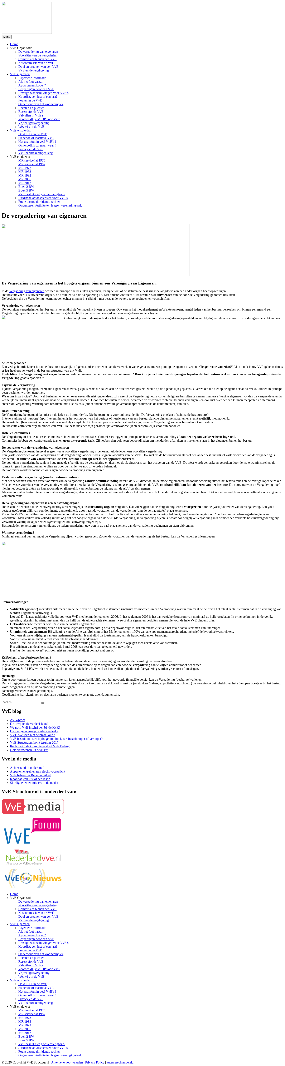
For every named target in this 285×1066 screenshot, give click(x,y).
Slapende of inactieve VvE (36, 138)
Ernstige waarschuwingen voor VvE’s (43, 93)
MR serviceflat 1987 (31, 164)
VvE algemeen (20, 74)
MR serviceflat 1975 (31, 160)
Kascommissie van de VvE (36, 63)
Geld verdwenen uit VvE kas (29, 750)
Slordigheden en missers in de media (34, 782)
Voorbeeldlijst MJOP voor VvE (39, 119)
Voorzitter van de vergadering (37, 55)
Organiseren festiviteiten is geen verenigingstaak (50, 205)
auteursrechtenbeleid (120, 1062)
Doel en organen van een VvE (38, 66)
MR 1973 (24, 168)
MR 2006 (24, 179)
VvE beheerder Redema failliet (30, 775)
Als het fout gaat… (30, 81)
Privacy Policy (94, 1062)
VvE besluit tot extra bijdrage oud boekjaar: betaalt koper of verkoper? (56, 738)
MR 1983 (24, 171)
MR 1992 (24, 175)
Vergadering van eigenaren (26, 291)
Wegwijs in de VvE (31, 126)
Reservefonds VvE (30, 111)
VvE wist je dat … (22, 130)
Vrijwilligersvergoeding (33, 123)
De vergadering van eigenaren (38, 51)
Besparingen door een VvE (36, 89)
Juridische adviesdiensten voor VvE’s (43, 198)
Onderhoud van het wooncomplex (40, 104)
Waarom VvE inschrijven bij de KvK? (35, 727)
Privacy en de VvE (30, 149)
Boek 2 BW (26, 186)
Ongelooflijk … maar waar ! (37, 145)
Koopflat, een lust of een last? (37, 96)
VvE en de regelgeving (33, 70)
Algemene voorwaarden (67, 1062)
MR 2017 (24, 183)
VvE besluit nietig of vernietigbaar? (41, 194)
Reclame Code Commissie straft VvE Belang (39, 746)
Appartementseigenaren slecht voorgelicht (37, 771)
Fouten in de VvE (30, 100)
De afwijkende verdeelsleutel (29, 723)
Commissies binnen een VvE (37, 59)
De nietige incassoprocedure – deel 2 (34, 731)
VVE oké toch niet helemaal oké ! (32, 735)
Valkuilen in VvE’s (30, 115)
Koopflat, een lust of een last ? (30, 779)
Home (14, 44)
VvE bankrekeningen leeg (35, 153)
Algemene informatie (32, 78)
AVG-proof (17, 720)
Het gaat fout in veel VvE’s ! (37, 141)
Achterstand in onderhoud (27, 767)
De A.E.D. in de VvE (32, 134)
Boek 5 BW (26, 190)
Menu (6, 36)
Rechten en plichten (31, 108)
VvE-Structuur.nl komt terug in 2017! (34, 742)
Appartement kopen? (32, 85)
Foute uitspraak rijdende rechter (39, 201)
